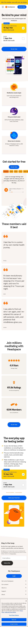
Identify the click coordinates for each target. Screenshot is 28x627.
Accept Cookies (14, 624)
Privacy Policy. (13, 553)
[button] (14, 28)
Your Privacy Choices (14, 615)
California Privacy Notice (10, 612)
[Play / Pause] (6, 190)
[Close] (26, 601)
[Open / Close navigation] (3, 6)
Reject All (14, 619)
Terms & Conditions (10, 492)
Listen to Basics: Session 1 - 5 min (16, 189)
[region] (14, 613)
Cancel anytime (18, 492)
